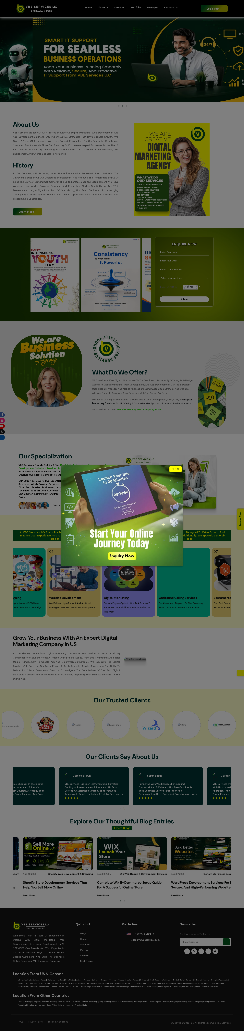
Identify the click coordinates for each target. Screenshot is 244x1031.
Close (175, 469)
